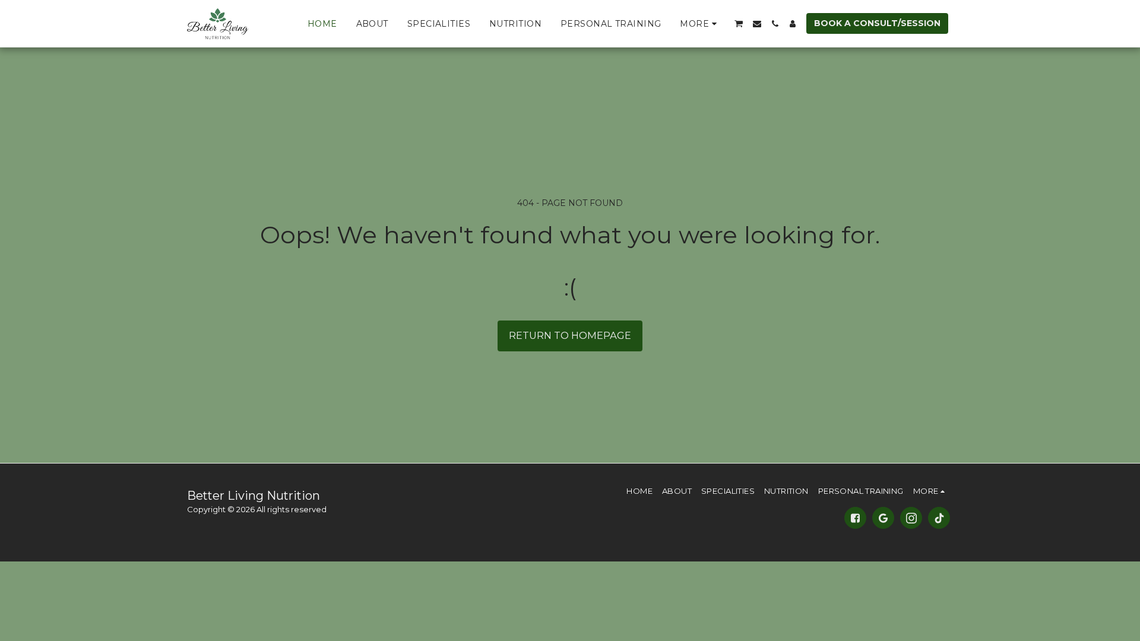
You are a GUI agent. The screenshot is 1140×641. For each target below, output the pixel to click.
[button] (739, 23)
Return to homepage (570, 335)
